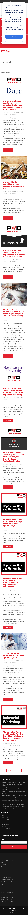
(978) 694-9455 (4, 894)
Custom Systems (7, 191)
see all (2, 831)
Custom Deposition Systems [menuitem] (7, 860)
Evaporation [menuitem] (4, 866)
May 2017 (5, 826)
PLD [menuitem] (2, 862)
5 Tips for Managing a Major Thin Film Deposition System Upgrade (13, 655)
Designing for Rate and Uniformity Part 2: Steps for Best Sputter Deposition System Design (14, 522)
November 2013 (6, 822)
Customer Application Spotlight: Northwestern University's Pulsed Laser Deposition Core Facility (13, 391)
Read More (8, 150)
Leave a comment (12, 114)
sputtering (6, 318)
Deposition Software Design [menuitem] (7, 881)
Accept (14, 36)
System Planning (7, 112)
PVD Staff (6, 114)
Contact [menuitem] (2, 46)
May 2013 (5, 815)
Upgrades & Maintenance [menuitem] (7, 884)
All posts (10, 770)
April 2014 (5, 817)
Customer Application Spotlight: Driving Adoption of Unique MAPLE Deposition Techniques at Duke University (13, 105)
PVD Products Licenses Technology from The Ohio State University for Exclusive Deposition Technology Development (14, 457)
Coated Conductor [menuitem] (5, 869)
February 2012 (6, 828)
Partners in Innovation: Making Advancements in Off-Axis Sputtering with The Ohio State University (13, 312)
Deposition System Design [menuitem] (7, 879)
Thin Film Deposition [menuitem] (6, 877)
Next (18, 770)
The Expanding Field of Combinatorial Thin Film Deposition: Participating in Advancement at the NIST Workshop (13, 736)
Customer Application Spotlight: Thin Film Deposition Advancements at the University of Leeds (14, 253)
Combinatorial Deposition (9, 743)
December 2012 (6, 820)
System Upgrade (7, 660)
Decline (14, 40)
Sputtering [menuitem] (3, 864)
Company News (7, 464)
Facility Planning (7, 397)
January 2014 (5, 824)
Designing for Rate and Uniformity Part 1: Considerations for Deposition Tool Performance (12, 582)
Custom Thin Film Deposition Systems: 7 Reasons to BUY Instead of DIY (13, 185)
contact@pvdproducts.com (7, 892)
